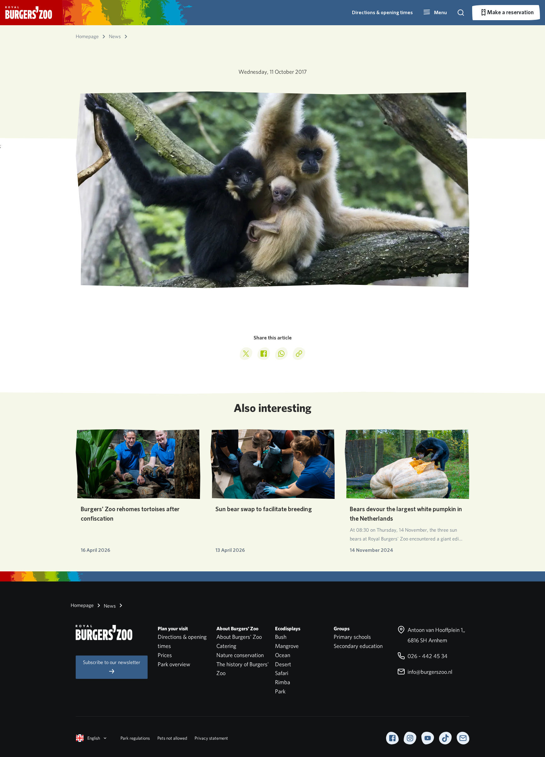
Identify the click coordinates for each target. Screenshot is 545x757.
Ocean (282, 655)
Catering (226, 646)
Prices (165, 655)
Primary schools (352, 636)
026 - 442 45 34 (427, 656)
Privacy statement (211, 738)
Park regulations (135, 738)
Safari (281, 673)
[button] (434, 12)
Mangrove (287, 646)
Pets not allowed (172, 738)
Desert (283, 664)
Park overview (174, 664)
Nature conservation (240, 655)
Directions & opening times (382, 12)
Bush (280, 636)
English (93, 738)
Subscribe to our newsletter (111, 662)
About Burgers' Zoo (239, 636)
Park (280, 691)
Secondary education (358, 646)
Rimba (282, 682)
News (109, 606)
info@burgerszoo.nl (429, 671)
